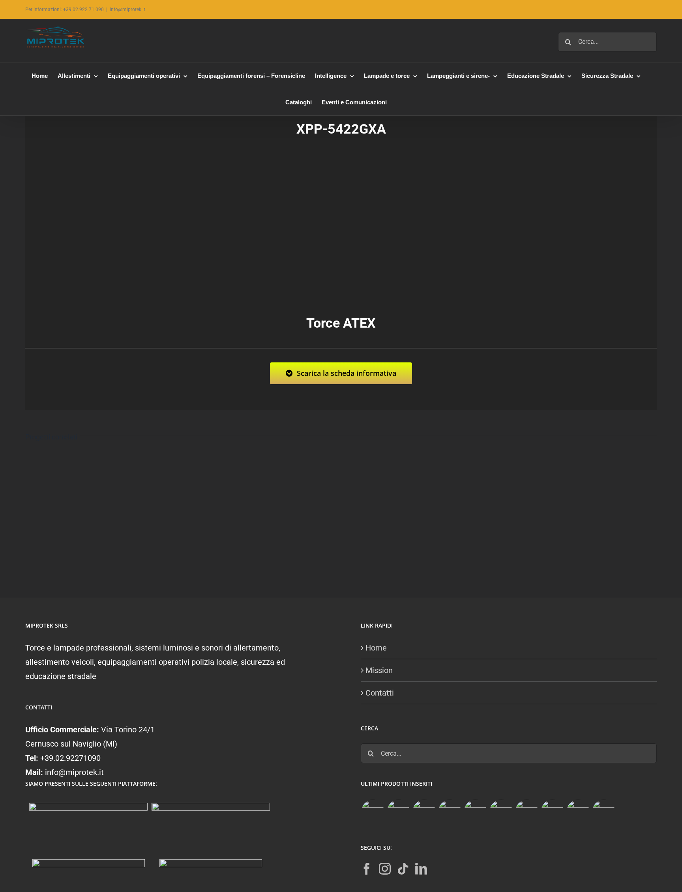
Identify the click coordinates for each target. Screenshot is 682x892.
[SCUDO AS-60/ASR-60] (475, 811)
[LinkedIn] (421, 869)
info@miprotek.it (127, 9)
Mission (379, 670)
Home (376, 647)
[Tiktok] (403, 869)
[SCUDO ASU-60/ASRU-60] (501, 811)
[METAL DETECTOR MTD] (372, 811)
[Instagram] (385, 869)
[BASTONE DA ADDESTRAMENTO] (526, 811)
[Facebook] (367, 869)
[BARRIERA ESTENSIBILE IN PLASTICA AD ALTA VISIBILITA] (603, 811)
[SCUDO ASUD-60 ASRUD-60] (449, 811)
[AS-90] (552, 811)
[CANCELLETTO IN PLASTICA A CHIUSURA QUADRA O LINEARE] (578, 811)
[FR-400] (398, 811)
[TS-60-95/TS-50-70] (424, 811)
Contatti (379, 693)
